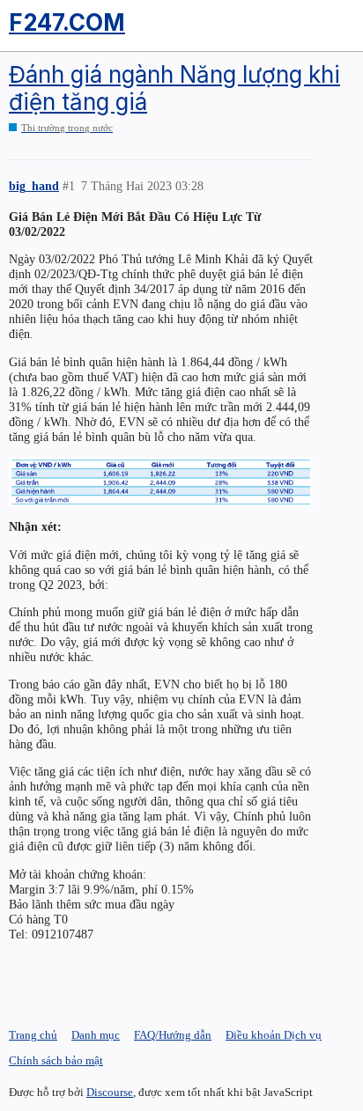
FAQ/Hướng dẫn (172, 1034)
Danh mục (95, 1034)
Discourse (109, 1092)
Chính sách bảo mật (56, 1060)
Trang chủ (33, 1034)
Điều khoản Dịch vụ (274, 1034)
